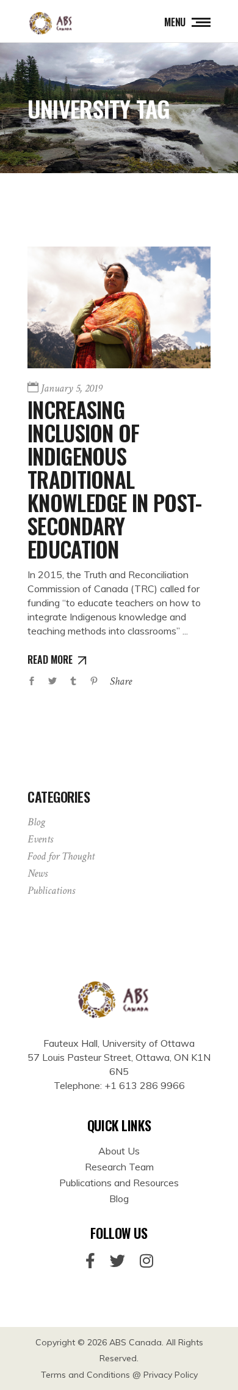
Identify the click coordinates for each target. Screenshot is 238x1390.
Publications (51, 890)
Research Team (119, 1167)
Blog (36, 822)
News (37, 873)
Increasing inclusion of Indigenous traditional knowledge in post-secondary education (114, 479)
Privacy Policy (170, 1374)
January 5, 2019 (72, 388)
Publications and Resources (119, 1182)
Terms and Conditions (85, 1374)
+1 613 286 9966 (144, 1085)
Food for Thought (61, 856)
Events (40, 839)
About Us (119, 1151)
